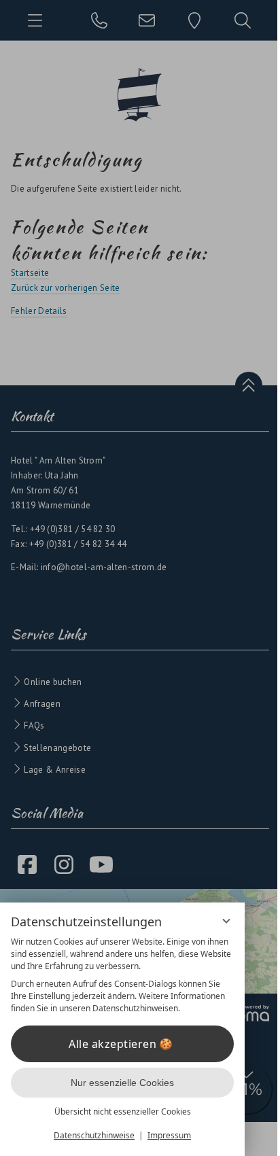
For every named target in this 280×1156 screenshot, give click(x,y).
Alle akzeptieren (112, 1043)
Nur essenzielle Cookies (122, 1082)
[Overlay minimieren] (226, 921)
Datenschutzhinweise (94, 1135)
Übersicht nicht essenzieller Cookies (122, 1111)
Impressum (169, 1135)
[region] (122, 975)
